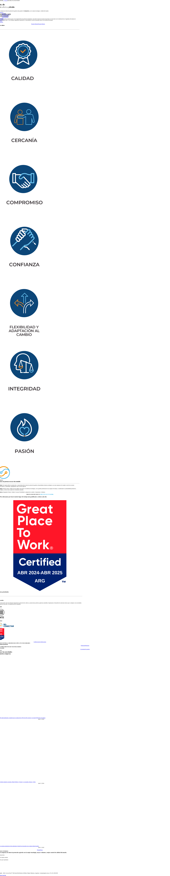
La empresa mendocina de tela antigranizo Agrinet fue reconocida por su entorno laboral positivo (19, 846)
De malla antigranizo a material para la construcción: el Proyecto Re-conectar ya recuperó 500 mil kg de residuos (22, 717)
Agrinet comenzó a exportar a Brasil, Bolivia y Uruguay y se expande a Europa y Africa (18, 781)
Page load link (3, 875)
